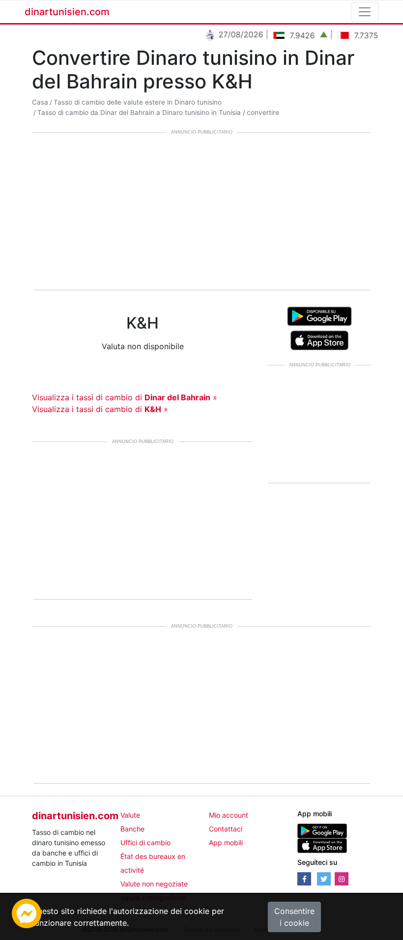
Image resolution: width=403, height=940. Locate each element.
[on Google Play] (319, 315)
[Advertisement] (201, 212)
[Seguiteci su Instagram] (341, 878)
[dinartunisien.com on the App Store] (322, 845)
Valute (130, 815)
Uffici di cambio (145, 842)
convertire (263, 112)
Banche (132, 829)
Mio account (228, 815)
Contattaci (225, 829)
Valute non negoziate (154, 884)
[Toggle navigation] (364, 12)
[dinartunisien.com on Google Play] (322, 830)
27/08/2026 (234, 34)
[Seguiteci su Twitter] (324, 878)
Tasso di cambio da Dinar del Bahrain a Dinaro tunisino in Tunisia (139, 112)
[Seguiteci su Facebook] (304, 878)
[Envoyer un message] (26, 912)
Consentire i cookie (294, 917)
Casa (40, 102)
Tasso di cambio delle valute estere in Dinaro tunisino (138, 102)
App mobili (226, 842)
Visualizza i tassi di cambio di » (124, 397)
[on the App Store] (319, 339)
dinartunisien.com (67, 12)
